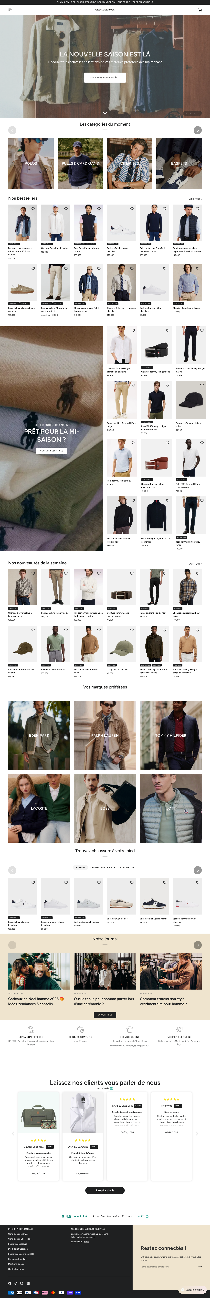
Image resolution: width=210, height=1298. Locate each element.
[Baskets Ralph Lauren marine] (154, 896)
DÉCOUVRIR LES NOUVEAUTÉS (105, 77)
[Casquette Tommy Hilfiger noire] (191, 400)
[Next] (198, 130)
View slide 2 (190, 113)
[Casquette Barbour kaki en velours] (22, 644)
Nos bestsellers (22, 198)
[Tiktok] (15, 1283)
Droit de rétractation (18, 1249)
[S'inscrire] (199, 1266)
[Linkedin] (28, 1283)
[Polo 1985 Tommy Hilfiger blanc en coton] (191, 458)
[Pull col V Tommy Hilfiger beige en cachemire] (187, 644)
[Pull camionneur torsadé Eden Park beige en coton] (88, 587)
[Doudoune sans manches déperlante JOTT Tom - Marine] (22, 223)
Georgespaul (131, 1292)
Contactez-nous (16, 1269)
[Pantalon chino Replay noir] (154, 587)
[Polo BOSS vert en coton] (55, 644)
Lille (73, 1237)
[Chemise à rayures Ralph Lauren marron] (22, 587)
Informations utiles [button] (20, 1229)
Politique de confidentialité (21, 1254)
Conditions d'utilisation (19, 1239)
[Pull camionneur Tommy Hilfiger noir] (122, 515)
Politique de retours (17, 1244)
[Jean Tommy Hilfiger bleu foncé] (191, 515)
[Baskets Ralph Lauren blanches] (121, 223)
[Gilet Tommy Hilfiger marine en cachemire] (156, 515)
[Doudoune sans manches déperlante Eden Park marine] (187, 223)
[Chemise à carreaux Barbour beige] (187, 587)
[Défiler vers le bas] (105, 113)
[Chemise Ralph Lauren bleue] (187, 282)
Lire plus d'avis (105, 1190)
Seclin (79, 1237)
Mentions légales (16, 1264)
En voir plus (105, 1015)
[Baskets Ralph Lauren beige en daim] (22, 282)
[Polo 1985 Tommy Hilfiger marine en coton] (156, 400)
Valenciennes (89, 1237)
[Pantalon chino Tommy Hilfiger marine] (191, 345)
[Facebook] (9, 1283)
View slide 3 (194, 113)
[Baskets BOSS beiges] (121, 896)
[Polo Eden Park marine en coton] (88, 223)
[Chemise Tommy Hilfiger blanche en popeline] (122, 345)
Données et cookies (17, 1259)
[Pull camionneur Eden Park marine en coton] (154, 223)
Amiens (85, 1234)
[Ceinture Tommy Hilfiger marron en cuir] (156, 458)
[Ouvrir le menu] (13, 10)
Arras (92, 1234)
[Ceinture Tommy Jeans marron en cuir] (121, 587)
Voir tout (194, 199)
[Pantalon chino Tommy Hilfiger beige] (122, 400)
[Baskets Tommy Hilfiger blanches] (154, 282)
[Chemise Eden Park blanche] (55, 223)
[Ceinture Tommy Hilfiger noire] (156, 345)
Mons (86, 1241)
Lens (106, 1234)
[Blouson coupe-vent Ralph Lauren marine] (88, 282)
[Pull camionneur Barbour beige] (88, 644)
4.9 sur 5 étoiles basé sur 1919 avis (112, 1216)
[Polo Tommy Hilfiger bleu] (122, 458)
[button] (14, 1133)
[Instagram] (21, 1283)
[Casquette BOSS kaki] (121, 644)
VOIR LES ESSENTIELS (51, 450)
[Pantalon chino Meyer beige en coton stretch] (55, 282)
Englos (99, 1234)
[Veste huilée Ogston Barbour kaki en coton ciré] (154, 644)
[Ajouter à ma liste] (33, 208)
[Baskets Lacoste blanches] (88, 896)
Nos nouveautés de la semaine (37, 563)
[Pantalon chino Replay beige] (55, 587)
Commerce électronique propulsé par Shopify (174, 1292)
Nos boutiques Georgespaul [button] (88, 1229)
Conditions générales (18, 1234)
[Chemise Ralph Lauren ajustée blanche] (121, 282)
